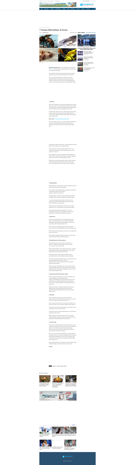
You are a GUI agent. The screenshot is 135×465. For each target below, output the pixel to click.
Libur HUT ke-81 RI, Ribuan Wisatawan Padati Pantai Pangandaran (88, 57)
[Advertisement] (67, 18)
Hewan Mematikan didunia (62, 366)
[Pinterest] (62, 369)
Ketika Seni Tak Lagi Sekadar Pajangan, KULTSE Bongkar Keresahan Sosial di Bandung (70, 384)
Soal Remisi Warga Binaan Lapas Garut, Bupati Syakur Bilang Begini (87, 49)
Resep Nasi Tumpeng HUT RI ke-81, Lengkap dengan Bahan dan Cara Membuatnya (57, 385)
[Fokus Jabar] (87, 4)
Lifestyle (48, 27)
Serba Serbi (44, 27)
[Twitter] (95, 1)
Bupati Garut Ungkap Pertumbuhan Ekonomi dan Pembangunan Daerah (88, 52)
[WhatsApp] (64, 369)
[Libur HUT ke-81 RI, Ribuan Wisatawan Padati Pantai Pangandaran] (80, 58)
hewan (52, 69)
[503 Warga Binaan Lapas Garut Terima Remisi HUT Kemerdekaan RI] (80, 69)
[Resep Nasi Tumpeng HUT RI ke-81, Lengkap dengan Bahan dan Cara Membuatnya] (57, 378)
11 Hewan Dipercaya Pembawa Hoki (61, 118)
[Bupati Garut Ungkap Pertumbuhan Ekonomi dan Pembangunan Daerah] (80, 53)
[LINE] (67, 369)
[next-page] (41, 389)
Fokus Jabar (86, 46)
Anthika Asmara (45, 32)
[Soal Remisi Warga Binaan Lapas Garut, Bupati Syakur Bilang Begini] (87, 40)
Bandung (54, 366)
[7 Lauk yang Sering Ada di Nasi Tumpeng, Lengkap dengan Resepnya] (44, 378)
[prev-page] (40, 389)
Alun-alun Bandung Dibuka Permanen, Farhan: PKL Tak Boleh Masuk (88, 63)
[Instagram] (93, 1)
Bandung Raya (80, 65)
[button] (94, 9)
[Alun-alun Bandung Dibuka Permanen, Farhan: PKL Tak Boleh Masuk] (80, 64)
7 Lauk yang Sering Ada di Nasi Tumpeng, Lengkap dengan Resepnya (44, 384)
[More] (69, 369)
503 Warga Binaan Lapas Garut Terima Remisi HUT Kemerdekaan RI (89, 68)
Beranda (40, 27)
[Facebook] (91, 1)
